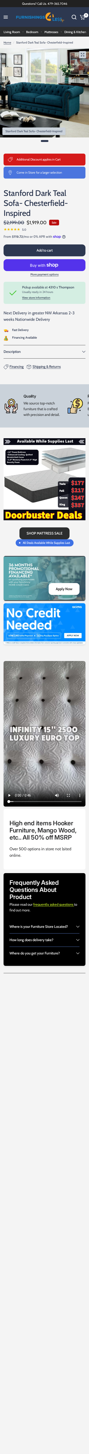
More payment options (44, 274)
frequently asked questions (53, 904)
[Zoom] (82, 54)
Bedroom (32, 32)
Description (12, 352)
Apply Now (64, 589)
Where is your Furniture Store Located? (38, 926)
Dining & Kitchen (75, 32)
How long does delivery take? (31, 940)
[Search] (74, 17)
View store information (36, 297)
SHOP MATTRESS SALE (44, 533)
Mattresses (51, 32)
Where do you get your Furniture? (34, 953)
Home (7, 42)
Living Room (12, 32)
